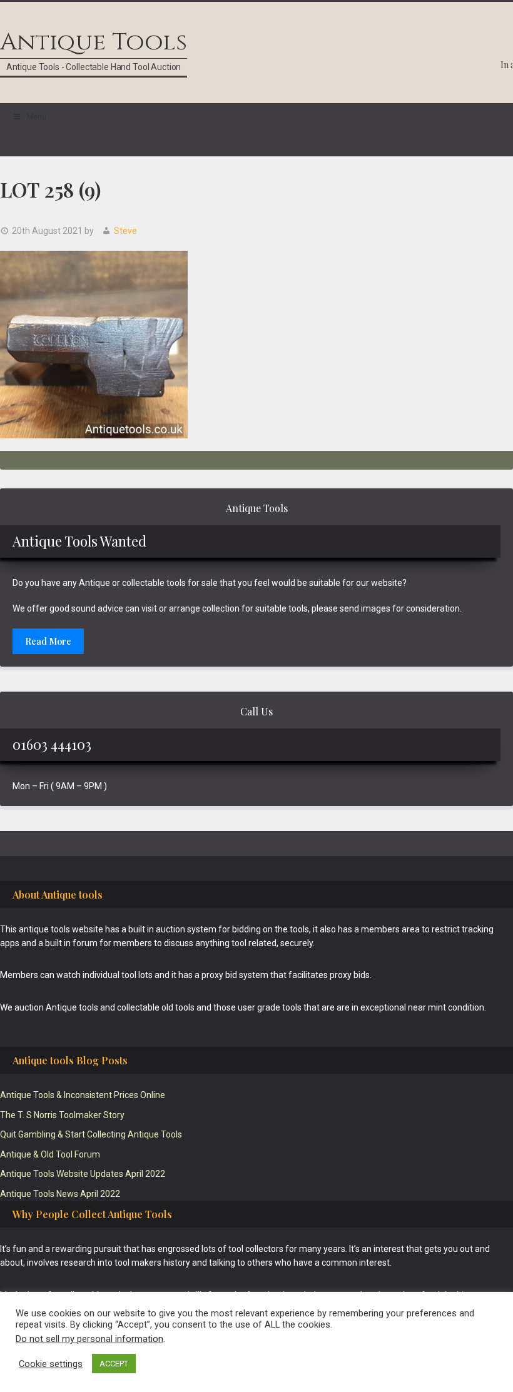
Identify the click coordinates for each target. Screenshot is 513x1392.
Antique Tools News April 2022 (60, 1194)
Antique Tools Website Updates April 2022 (82, 1174)
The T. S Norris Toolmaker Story (62, 1115)
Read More (48, 641)
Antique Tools (93, 42)
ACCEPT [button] (113, 1363)
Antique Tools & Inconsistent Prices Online (82, 1095)
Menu (36, 117)
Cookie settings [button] (51, 1363)
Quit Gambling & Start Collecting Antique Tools (91, 1134)
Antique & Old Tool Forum (50, 1154)
